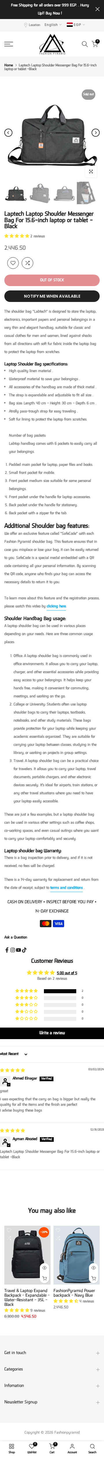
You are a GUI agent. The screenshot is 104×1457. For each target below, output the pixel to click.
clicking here (56, 606)
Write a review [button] (52, 1033)
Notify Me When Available (52, 296)
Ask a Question (15, 937)
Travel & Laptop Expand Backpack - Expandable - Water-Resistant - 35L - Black (27, 1298)
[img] (12, 1070)
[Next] (96, 133)
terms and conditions (66, 888)
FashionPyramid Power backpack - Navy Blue (74, 1293)
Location (34, 25)
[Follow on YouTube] (18, 950)
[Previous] (8, 133)
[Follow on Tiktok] (24, 950)
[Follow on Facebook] (7, 950)
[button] (17, 236)
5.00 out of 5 (67, 973)
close (97, 9)
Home (8, 65)
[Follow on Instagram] (12, 950)
